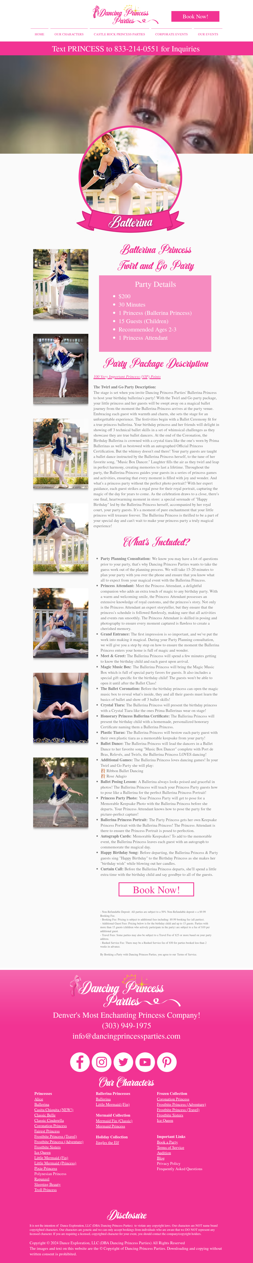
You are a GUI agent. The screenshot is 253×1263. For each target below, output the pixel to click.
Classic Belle (45, 1115)
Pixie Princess (45, 1168)
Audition (164, 1152)
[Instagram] (101, 1062)
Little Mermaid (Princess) (55, 1163)
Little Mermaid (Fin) (51, 1157)
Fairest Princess (47, 1131)
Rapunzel (41, 1179)
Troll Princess (45, 1189)
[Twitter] (123, 1062)
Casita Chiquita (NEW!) (53, 1109)
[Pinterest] (167, 1062)
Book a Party (167, 1142)
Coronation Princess (50, 1125)
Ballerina (41, 1104)
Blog (161, 1158)
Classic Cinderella (49, 1120)
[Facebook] (80, 1062)
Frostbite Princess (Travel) (55, 1136)
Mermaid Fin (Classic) (114, 1120)
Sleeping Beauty (47, 1184)
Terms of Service (186, 954)
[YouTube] (145, 1062)
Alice (38, 1099)
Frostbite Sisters (47, 1147)
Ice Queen (42, 1152)
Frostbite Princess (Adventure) (58, 1141)
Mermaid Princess (110, 1126)
